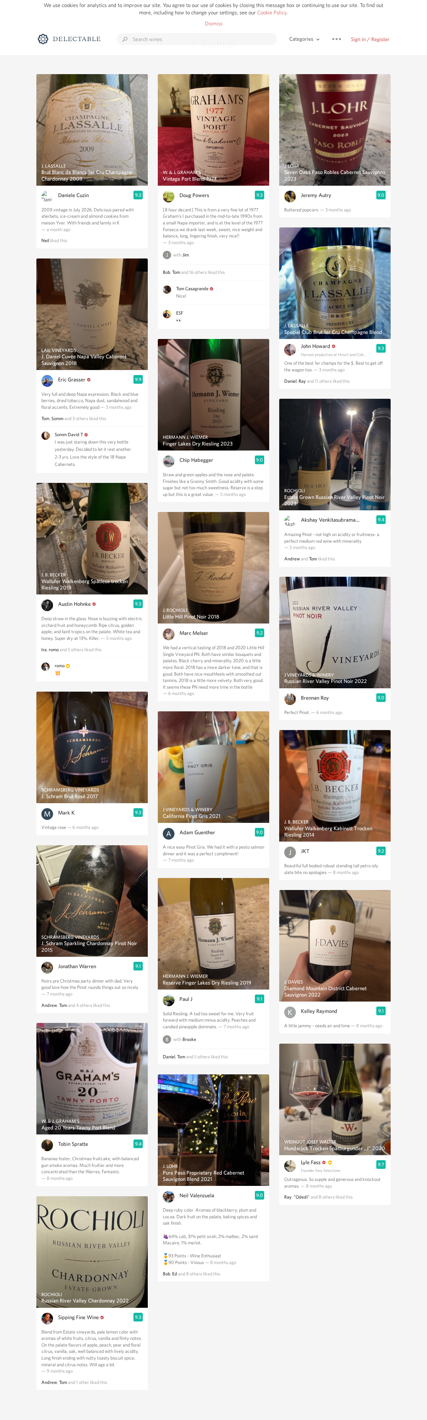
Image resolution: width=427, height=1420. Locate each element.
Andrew (49, 1005)
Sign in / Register (370, 39)
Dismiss (214, 23)
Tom (45, 418)
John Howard (315, 346)
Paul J (185, 999)
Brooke (189, 1039)
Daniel (169, 1056)
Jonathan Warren (77, 966)
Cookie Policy (272, 12)
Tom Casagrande (192, 288)
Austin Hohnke (74, 604)
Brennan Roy (315, 698)
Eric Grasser (71, 379)
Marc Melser (193, 633)
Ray (302, 381)
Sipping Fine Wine (78, 1317)
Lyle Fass (311, 1162)
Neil (45, 240)
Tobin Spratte (73, 1144)
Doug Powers (194, 195)
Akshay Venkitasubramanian (331, 520)
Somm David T (69, 434)
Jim (185, 255)
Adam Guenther (197, 832)
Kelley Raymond (319, 1011)
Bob (166, 272)
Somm (57, 418)
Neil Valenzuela (196, 1195)
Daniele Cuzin (73, 195)
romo (54, 649)
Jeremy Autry (316, 195)
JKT (305, 851)
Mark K (66, 813)
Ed (174, 1273)
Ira (44, 649)
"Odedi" (302, 1197)
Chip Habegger (196, 460)
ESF (179, 313)
